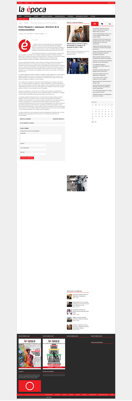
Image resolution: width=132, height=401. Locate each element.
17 (95, 114)
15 (111, 111)
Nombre (22, 143)
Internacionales (60, 16)
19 (102, 114)
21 (108, 114)
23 (92, 116)
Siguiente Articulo (58, 119)
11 (99, 111)
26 (102, 116)
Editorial (37, 33)
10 (95, 111)
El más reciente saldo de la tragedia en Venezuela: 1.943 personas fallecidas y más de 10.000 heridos (101, 87)
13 (105, 111)
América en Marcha (46, 16)
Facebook (20, 2)
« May (92, 121)
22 (111, 114)
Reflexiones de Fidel (103, 394)
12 (102, 111)
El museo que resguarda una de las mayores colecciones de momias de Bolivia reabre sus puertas (101, 30)
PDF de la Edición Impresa (75, 22)
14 (108, 111)
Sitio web (22, 152)
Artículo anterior (25, 119)
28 (108, 116)
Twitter (26, 2)
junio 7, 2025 (23, 33)
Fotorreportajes (92, 394)
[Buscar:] (107, 19)
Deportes (84, 394)
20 (105, 114)
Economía (70, 16)
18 (99, 114)
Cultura (93, 16)
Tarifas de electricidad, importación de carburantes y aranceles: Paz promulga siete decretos (102, 47)
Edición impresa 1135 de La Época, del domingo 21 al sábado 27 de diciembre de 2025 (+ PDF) (77, 45)
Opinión (36, 16)
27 (105, 116)
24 (95, 116)
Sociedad (78, 394)
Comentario (23, 133)
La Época (31, 33)
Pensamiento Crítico (82, 16)
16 (92, 114)
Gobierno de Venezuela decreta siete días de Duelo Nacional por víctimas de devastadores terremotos (102, 53)
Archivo (112, 394)
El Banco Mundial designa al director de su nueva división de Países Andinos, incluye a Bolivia (102, 35)
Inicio (32, 2)
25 (99, 116)
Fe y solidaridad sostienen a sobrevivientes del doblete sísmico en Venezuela (101, 66)
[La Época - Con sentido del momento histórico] (32, 9)
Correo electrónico (24, 148)
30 (92, 118)
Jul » (96, 121)
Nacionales (27, 16)
